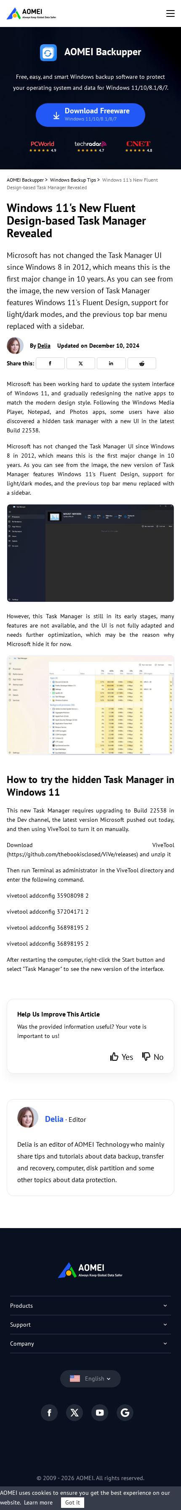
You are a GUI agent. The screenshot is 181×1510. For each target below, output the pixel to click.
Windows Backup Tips (73, 180)
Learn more (38, 1502)
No (159, 1056)
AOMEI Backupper (25, 180)
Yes (127, 1056)
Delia (44, 345)
